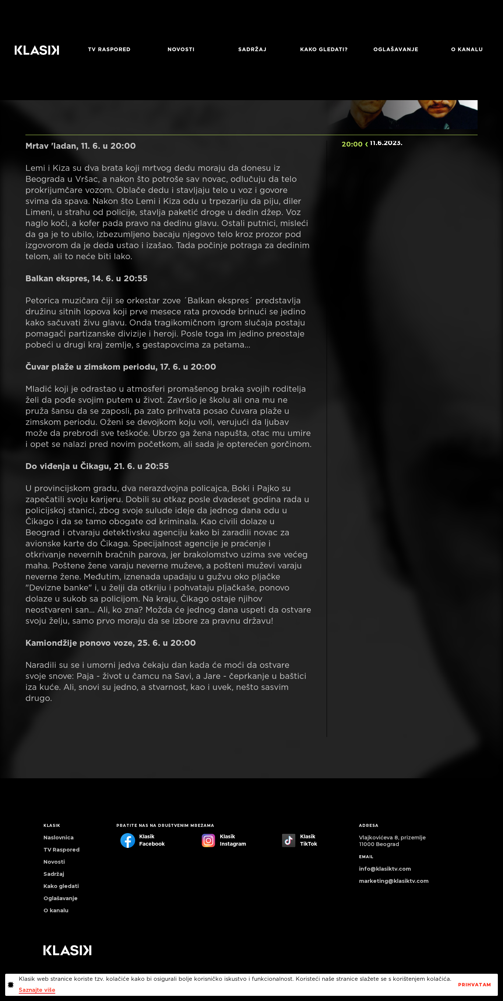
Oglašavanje (395, 49)
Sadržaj (252, 49)
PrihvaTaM (474, 984)
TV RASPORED (109, 49)
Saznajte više (37, 990)
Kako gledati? (324, 49)
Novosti (181, 49)
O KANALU (467, 49)
